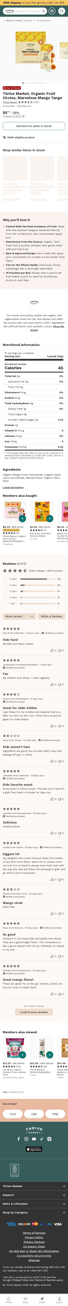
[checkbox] (34, 579)
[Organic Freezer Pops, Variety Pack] (15, 1048)
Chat (13, 1114)
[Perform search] (9, 11)
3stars (13, 591)
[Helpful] (52, 650)
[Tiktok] (42, 1139)
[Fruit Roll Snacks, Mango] (42, 511)
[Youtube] (34, 1139)
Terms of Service (34, 1233)
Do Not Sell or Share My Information (34, 1251)
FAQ (55, 1114)
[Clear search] (44, 11)
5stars (13, 579)
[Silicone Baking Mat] (42, 1048)
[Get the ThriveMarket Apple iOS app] (34, 1149)
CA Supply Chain (34, 1246)
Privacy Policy (34, 1237)
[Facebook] (18, 1139)
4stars (13, 585)
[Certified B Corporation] (19, 1170)
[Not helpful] (59, 651)
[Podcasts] (49, 1139)
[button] (61, 11)
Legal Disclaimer (13, 487)
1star (12, 603)
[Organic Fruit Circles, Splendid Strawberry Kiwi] (15, 511)
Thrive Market (10, 102)
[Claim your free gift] (51, 11)
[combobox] (25, 11)
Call (34, 1114)
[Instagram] (26, 1139)
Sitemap (34, 1260)
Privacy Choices (34, 1242)
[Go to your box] (61, 11)
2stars (13, 597)
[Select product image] (35, 52)
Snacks (28, 20)
